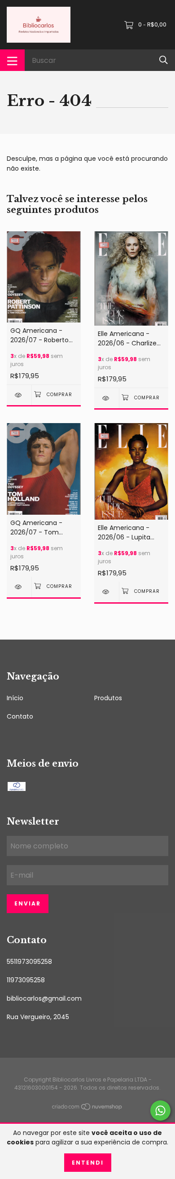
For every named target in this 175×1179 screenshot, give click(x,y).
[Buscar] (163, 60)
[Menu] (12, 60)
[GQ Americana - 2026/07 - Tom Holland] (19, 587)
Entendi (88, 1162)
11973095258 (26, 980)
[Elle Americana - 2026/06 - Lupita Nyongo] (106, 592)
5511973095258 (29, 961)
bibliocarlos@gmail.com (44, 998)
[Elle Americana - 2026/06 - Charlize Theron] (106, 398)
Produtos (108, 697)
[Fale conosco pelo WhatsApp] (160, 1110)
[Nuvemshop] (87, 1108)
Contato (20, 716)
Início (15, 697)
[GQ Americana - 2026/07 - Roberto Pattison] (19, 395)
